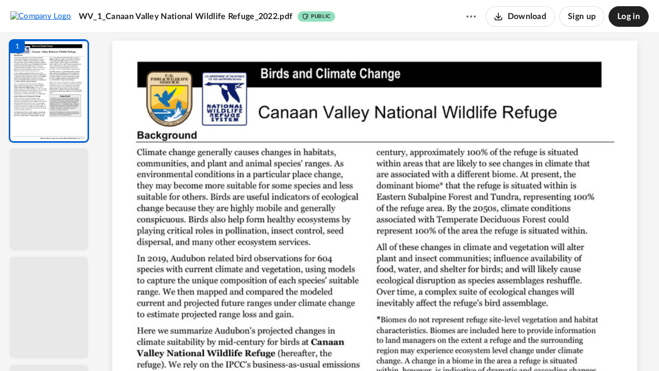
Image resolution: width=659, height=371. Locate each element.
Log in (628, 16)
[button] (49, 91)
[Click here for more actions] (471, 16)
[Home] (41, 16)
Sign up (582, 16)
